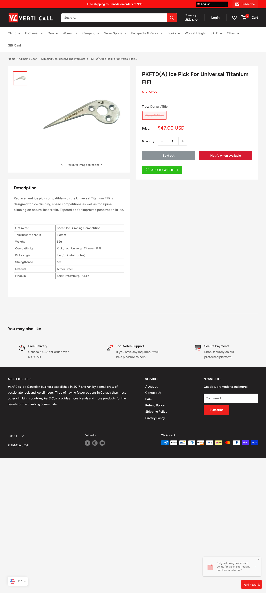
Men (51, 33)
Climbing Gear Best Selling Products (63, 59)
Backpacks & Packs (145, 33)
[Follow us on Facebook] (87, 443)
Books (171, 33)
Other (231, 33)
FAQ (148, 399)
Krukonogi (150, 91)
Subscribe (248, 4)
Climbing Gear (28, 59)
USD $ (13, 436)
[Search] (172, 17)
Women (68, 33)
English (205, 4)
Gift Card (14, 45)
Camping (88, 33)
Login (215, 17)
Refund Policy (155, 405)
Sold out (168, 155)
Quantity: (148, 141)
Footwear (32, 33)
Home (11, 59)
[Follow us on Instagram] (95, 443)
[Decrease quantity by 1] (162, 141)
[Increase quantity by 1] (183, 141)
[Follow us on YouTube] (102, 443)
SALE (214, 33)
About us (151, 386)
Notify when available (225, 155)
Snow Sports (113, 33)
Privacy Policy (155, 418)
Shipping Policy (156, 411)
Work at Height (195, 33)
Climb (12, 33)
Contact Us (153, 393)
